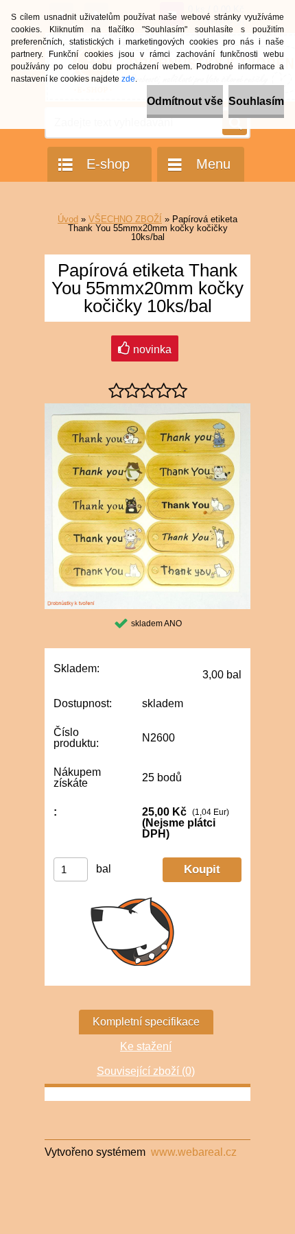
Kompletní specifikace (146, 1022)
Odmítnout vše (185, 101)
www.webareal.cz (194, 1152)
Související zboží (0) (146, 1071)
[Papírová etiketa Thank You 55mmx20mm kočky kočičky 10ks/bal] (147, 408)
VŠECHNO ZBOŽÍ (125, 219)
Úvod (68, 219)
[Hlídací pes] (133, 931)
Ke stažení (146, 1046)
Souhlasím (256, 101)
